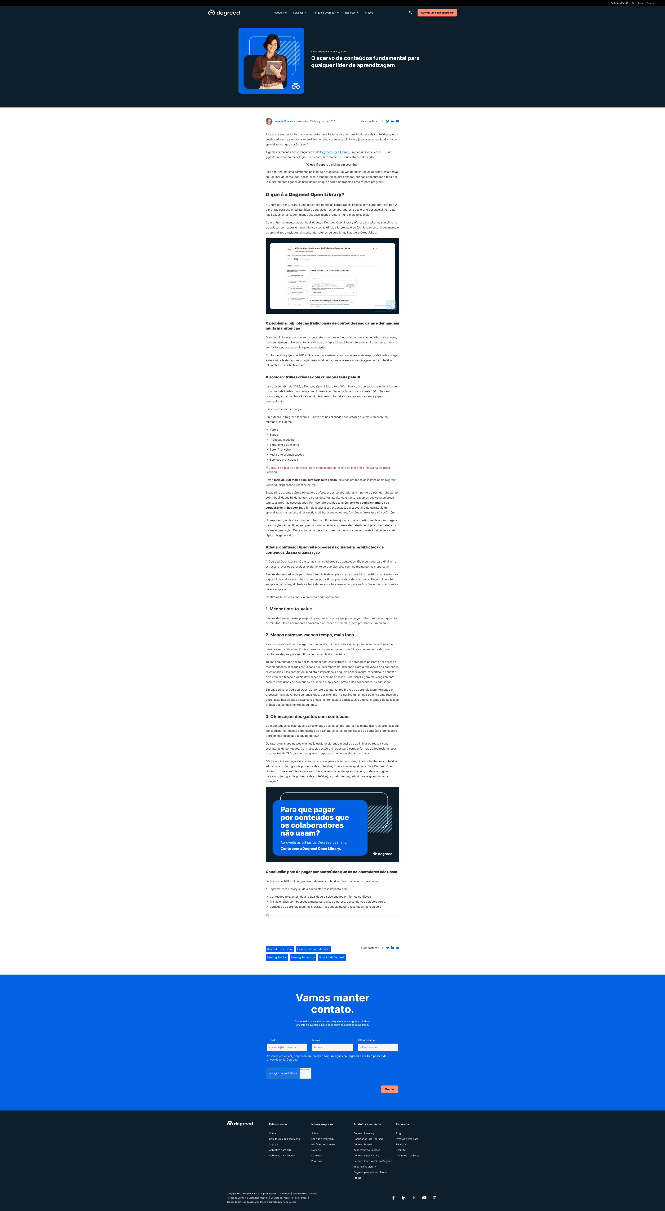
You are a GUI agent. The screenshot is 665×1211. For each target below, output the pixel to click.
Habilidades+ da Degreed (368, 1138)
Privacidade (285, 1193)
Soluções (298, 12)
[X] (387, 121)
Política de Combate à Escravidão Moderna (248, 1197)
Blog (398, 1133)
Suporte (651, 3)
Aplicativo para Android (282, 1155)
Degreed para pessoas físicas (370, 1172)
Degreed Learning (364, 1133)
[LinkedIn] (392, 121)
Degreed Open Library (334, 152)
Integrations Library (365, 1166)
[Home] (224, 12)
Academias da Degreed (367, 1149)
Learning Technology (303, 957)
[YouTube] (424, 1197)
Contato (273, 1133)
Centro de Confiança (407, 1155)
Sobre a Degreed (319, 51)
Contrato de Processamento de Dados (289, 1197)
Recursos (350, 12)
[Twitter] (414, 1197)
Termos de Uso (300, 1193)
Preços (369, 12)
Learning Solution (277, 957)
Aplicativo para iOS (280, 1149)
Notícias (316, 1149)
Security (400, 1149)
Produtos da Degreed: (331, 957)
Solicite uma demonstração (284, 1138)
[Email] (397, 121)
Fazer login (637, 3)
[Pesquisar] (410, 12)
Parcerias (316, 1161)
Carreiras (316, 1155)
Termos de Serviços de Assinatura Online (246, 1202)
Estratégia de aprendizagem (313, 949)
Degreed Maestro (363, 1144)
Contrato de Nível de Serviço (282, 1202)
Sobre (314, 1133)
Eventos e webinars (407, 1138)
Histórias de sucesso (323, 1144)
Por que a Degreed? (324, 12)
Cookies (313, 1193)
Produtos (278, 12)
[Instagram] (434, 1197)
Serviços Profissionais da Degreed (373, 1161)
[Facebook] (383, 121)
